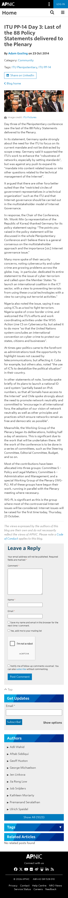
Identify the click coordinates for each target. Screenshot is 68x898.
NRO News (55, 885)
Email (11, 611)
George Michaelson (23, 767)
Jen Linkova (17, 774)
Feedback (50, 889)
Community (26, 60)
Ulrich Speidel (19, 809)
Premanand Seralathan (25, 802)
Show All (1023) (34, 817)
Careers (38, 889)
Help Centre (39, 885)
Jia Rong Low (18, 781)
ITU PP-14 (45, 67)
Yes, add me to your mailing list (26, 631)
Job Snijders (18, 788)
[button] (51, 12)
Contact (24, 885)
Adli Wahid (17, 747)
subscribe (21, 669)
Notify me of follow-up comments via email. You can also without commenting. (33, 667)
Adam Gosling (18, 53)
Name (11, 599)
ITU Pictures (29, 117)
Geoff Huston (19, 760)
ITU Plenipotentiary (24, 67)
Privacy (13, 885)
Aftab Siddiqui (19, 754)
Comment (13, 565)
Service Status (22, 889)
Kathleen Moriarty (22, 795)
